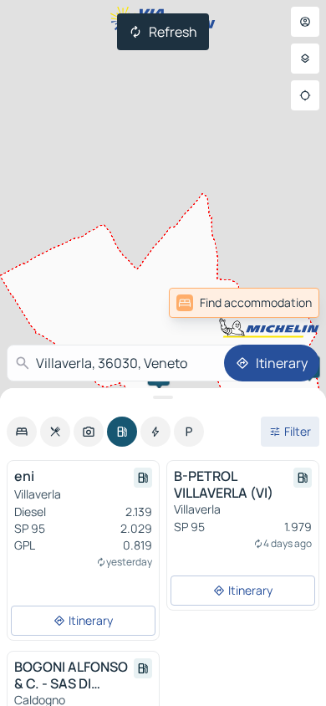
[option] (22, 432)
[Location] (305, 95)
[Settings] (305, 58)
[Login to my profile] (305, 22)
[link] (282, 303)
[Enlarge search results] (163, 397)
